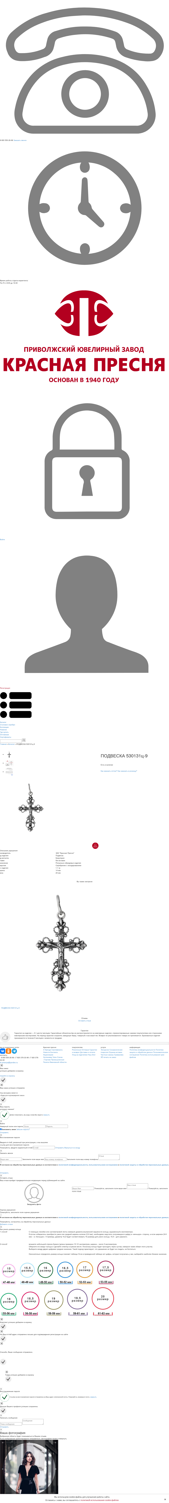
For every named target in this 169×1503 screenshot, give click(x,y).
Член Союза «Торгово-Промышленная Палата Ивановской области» (55, 1059)
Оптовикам (4, 734)
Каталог (3, 722)
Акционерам (48, 1054)
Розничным (76, 1049)
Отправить (4, 1132)
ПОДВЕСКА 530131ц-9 (10, 1008)
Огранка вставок (115, 1052)
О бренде (47, 1049)
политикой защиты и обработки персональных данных (144, 1164)
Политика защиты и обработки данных (146, 1050)
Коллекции (4, 727)
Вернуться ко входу (72, 1147)
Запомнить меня (9, 1129)
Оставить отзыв (84, 1020)
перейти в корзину (7, 1075)
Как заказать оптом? (109, 771)
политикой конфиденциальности (73, 1164)
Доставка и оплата (87, 1052)
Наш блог (92, 1054)
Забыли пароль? (23, 1129)
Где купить (4, 732)
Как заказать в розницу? (127, 771)
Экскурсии (105, 1049)
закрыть (46, 1114)
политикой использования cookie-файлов (100, 1500)
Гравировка (118, 1054)
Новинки (3, 729)
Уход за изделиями (79, 1054)
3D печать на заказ (108, 1057)
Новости (46, 1052)
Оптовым (85, 1049)
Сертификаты (5, 737)
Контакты (54, 1052)
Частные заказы (107, 1054)
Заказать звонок (20, 140)
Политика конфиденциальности (142, 1049)
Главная (3, 744)
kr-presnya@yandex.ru (9, 1062)
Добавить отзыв (6, 1224)
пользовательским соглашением (103, 1164)
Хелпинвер (47, 1057)
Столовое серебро (7, 724)
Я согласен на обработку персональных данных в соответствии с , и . (84, 1164)
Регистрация (5, 688)
